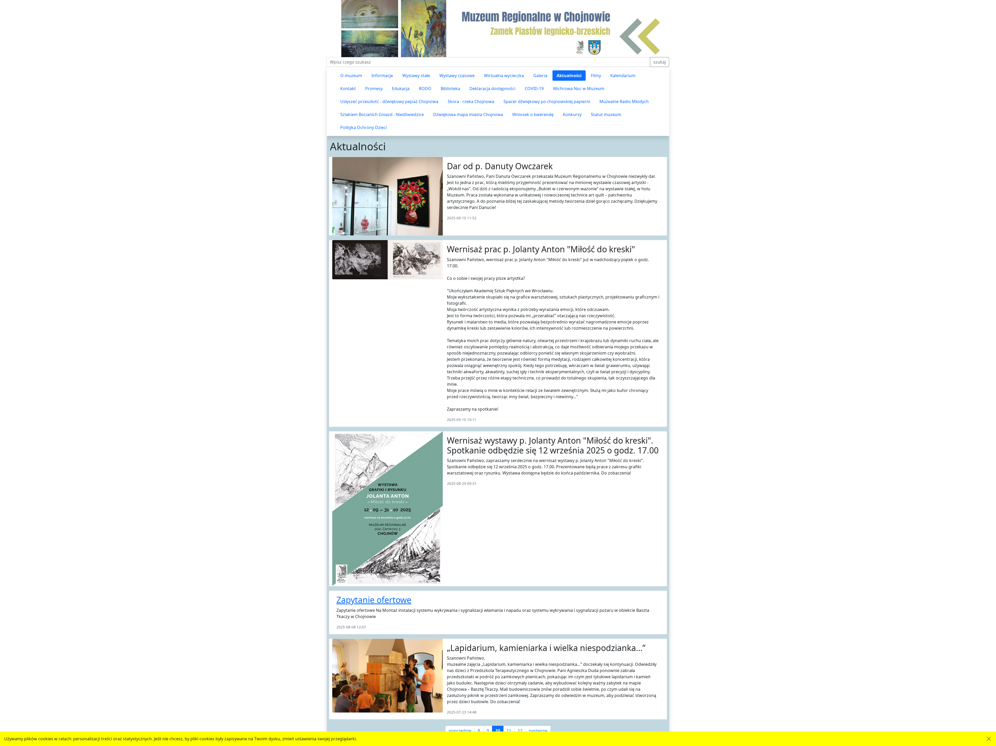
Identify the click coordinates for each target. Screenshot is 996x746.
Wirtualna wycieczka (504, 75)
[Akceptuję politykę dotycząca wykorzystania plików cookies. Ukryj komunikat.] (989, 739)
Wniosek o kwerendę (533, 114)
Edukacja (401, 88)
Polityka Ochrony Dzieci (363, 127)
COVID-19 (534, 88)
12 (520, 731)
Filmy (596, 75)
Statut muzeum (606, 114)
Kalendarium (622, 75)
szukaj (659, 62)
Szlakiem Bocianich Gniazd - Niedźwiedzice (382, 114)
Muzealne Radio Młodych (624, 101)
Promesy (374, 88)
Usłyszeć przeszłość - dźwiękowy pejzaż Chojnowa (389, 101)
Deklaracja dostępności (492, 88)
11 (509, 731)
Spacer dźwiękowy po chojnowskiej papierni (546, 101)
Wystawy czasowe (457, 75)
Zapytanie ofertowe (373, 599)
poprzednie (460, 731)
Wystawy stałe (416, 75)
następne (538, 731)
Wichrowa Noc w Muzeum (578, 88)
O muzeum (351, 75)
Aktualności (569, 75)
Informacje (382, 75)
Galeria (540, 75)
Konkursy (572, 114)
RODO (425, 88)
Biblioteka (450, 88)
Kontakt (348, 88)
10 (497, 731)
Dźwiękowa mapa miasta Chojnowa (468, 114)
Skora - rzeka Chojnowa (471, 101)
